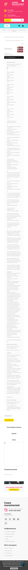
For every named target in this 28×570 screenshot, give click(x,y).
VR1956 (9, 353)
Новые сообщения (19, 37)
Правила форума (16, 40)
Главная (4, 29)
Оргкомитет (11, 62)
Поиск (22, 40)
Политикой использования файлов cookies (12, 566)
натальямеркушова (13, 381)
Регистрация (8, 550)
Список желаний (9, 555)
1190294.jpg (16, 339)
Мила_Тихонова (11, 400)
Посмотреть (13, 489)
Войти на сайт (9, 548)
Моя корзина (8, 553)
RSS (22, 43)
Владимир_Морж (12, 344)
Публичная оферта (10, 541)
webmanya (11, 54)
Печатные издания (9, 534)
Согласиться (14, 568)
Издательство (9, 536)
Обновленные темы (9, 37)
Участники (8, 40)
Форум (7, 538)
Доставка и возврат (10, 531)
